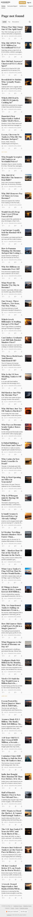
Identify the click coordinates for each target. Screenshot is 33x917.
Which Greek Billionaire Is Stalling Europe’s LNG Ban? (11, 321)
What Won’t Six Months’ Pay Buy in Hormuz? (10, 285)
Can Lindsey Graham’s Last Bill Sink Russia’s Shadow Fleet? (11, 340)
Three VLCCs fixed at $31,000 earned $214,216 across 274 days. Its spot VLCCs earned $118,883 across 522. (10, 69)
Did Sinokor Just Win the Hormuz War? (11, 394)
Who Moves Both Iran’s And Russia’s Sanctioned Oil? (11, 358)
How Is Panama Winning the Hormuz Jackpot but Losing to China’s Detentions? (11, 250)
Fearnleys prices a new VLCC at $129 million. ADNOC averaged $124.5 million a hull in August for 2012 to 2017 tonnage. (11, 51)
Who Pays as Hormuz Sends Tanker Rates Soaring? (11, 427)
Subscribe (22, 2)
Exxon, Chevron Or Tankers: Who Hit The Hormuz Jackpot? (11, 136)
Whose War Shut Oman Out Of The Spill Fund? (12, 28)
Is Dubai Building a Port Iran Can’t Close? (11, 444)
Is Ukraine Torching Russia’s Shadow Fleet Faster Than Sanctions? (11, 534)
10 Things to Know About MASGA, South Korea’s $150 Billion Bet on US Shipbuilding (12, 589)
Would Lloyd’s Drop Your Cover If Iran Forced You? (10, 214)
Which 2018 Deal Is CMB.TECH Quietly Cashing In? (10, 100)
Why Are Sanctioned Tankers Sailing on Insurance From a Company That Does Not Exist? (11, 607)
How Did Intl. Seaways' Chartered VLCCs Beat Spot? (11, 63)
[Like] (2, 583)
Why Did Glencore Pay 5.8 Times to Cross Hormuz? (12, 195)
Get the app (24, 911)
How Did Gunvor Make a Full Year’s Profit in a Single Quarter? (11, 626)
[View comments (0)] (9, 38)
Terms (17, 908)
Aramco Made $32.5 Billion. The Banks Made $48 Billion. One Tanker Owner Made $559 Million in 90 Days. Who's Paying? (11, 721)
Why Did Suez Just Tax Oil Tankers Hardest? (11, 410)
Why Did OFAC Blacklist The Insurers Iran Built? (11, 177)
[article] (16, 33)
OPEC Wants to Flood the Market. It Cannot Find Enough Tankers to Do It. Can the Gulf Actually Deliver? (11, 813)
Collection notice (24, 908)
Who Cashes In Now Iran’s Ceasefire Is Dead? (10, 461)
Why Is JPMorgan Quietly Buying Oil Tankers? (9, 498)
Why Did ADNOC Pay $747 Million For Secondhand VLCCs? (11, 45)
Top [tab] (9, 22)
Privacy (12, 908)
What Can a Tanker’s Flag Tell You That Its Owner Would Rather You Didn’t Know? (11, 571)
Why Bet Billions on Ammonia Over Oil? (10, 268)
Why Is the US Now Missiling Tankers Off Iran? (11, 376)
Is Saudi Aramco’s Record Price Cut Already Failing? (9, 516)
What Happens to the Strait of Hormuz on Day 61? (11, 644)
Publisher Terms (27, 906)
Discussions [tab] (15, 22)
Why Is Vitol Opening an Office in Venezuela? (11, 479)
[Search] (30, 22)
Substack (9, 915)
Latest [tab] (4, 22)
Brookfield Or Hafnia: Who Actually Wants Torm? (11, 82)
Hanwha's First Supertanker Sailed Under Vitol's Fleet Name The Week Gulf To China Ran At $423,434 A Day (11, 118)
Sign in (29, 2)
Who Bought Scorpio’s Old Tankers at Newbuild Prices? (11, 159)
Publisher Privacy (17, 906)
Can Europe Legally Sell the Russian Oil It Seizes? (11, 232)
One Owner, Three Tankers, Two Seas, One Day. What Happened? (10, 303)
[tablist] (10, 22)
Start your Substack (13, 911)
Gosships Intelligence (15, 36)
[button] (3, 6)
